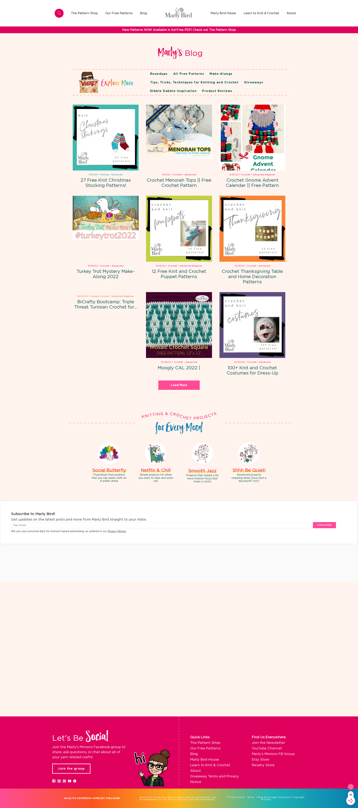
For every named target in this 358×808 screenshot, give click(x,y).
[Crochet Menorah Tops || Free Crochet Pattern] (179, 137)
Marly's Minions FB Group (273, 754)
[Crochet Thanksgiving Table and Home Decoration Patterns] (252, 228)
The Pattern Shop (205, 743)
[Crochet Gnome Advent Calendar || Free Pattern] (252, 137)
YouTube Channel (267, 748)
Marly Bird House (204, 759)
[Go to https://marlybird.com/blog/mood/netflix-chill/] (155, 463)
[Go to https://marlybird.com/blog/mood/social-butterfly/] (109, 463)
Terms (250, 797)
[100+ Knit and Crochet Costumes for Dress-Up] (252, 325)
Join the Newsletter (268, 743)
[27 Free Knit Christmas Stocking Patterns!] (106, 137)
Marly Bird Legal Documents (274, 797)
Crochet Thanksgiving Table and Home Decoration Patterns (252, 276)
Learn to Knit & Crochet (210, 765)
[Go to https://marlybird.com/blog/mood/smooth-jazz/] (202, 463)
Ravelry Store (263, 765)
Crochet (177, 174)
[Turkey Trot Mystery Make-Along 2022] (106, 228)
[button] (54, 781)
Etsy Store (260, 759)
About (195, 771)
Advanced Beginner (264, 174)
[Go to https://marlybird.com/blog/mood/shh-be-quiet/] (249, 463)
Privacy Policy (236, 797)
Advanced (117, 174)
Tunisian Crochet (99, 296)
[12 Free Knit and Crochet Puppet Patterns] (179, 228)
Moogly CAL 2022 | (179, 368)
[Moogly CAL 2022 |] (179, 325)
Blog (194, 754)
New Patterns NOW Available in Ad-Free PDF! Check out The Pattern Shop (179, 29)
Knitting (104, 174)
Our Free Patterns (205, 748)
